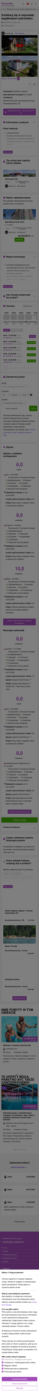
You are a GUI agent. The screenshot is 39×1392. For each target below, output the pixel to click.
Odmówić (19, 1388)
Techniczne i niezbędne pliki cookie (18, 1359)
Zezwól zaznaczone (19, 1383)
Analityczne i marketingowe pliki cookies (19, 1362)
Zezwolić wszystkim (19, 1379)
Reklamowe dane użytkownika (16, 1368)
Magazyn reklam (10, 1365)
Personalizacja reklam (12, 1371)
